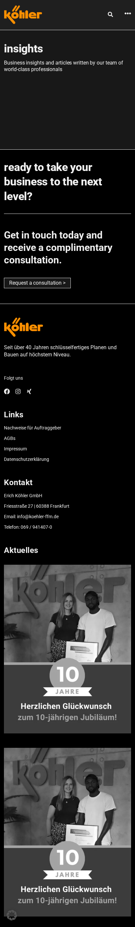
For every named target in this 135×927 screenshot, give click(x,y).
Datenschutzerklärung (26, 459)
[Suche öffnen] (110, 14)
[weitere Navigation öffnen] (128, 13)
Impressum (15, 448)
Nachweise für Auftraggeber (32, 427)
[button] (12, 915)
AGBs (9, 438)
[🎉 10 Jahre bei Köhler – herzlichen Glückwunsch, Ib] (67, 649)
